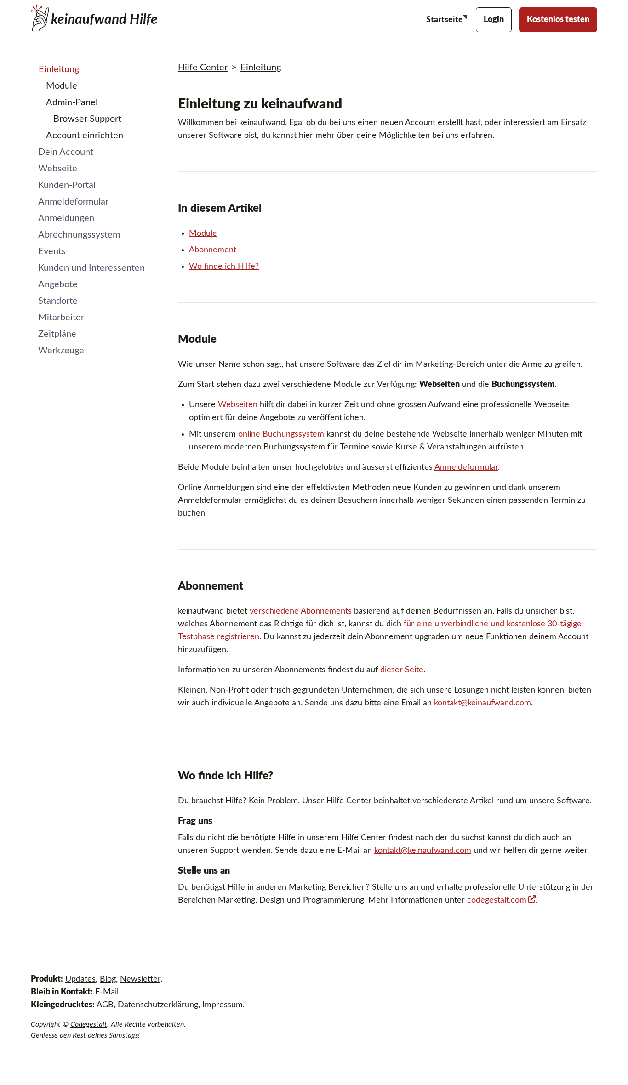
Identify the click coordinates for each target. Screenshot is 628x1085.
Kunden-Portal (67, 185)
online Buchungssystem (281, 434)
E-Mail (107, 992)
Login (494, 20)
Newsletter (140, 979)
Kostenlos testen (558, 20)
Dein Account (65, 152)
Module (61, 86)
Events (52, 251)
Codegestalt (88, 1024)
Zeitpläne (57, 334)
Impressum (222, 1005)
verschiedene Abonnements (301, 611)
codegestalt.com (496, 900)
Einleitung (59, 69)
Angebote (58, 284)
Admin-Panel (72, 102)
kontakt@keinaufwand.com (482, 703)
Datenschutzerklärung (158, 1005)
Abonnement (212, 250)
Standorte (58, 301)
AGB (105, 1005)
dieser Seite (401, 670)
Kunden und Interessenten (91, 268)
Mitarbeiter (61, 317)
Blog (108, 979)
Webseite (57, 168)
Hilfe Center (203, 67)
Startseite (445, 20)
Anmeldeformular (73, 201)
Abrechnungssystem (79, 234)
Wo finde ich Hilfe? (224, 266)
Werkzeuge (61, 350)
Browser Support (87, 119)
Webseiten (237, 405)
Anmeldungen (66, 218)
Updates (80, 979)
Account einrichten (84, 135)
